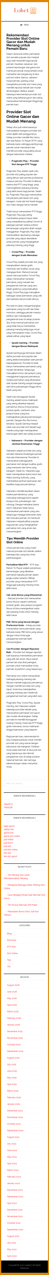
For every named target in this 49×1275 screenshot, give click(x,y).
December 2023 (15, 1190)
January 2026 (13, 1025)
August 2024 (13, 1137)
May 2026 (12, 998)
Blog (9, 933)
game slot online (12, 836)
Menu (26, 25)
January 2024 (13, 1183)
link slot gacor (10, 856)
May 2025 (12, 1077)
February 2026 (14, 1018)
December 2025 (15, 1031)
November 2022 (15, 1216)
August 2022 (13, 1236)
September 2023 (15, 1196)
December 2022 (15, 1210)
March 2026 (13, 1011)
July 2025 (11, 1064)
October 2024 (14, 1124)
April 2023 (12, 1203)
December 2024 (15, 1110)
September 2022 (15, 1229)
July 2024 (11, 1143)
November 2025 (15, 1038)
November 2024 (15, 1117)
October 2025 (14, 1044)
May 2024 (12, 1157)
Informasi (11, 940)
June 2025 (12, 1071)
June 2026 (12, 991)
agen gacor (9, 826)
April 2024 (12, 1163)
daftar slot (9, 829)
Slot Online (12, 953)
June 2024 (12, 1150)
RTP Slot (11, 947)
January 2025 (13, 1104)
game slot (9, 833)
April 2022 (12, 1256)
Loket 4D (24, 10)
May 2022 (12, 1249)
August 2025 (13, 1058)
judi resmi (8, 843)
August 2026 (13, 985)
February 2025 (14, 1097)
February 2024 (14, 1176)
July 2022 (11, 1243)
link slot (7, 853)
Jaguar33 (8, 804)
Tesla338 (8, 807)
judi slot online (11, 849)
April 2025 (12, 1084)
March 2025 (12, 1091)
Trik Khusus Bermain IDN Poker (22, 905)
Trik (8, 966)
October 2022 (14, 1223)
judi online (8, 839)
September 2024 (15, 1130)
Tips (9, 960)
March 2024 (13, 1170)
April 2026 (12, 1005)
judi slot (7, 846)
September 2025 (15, 1051)
